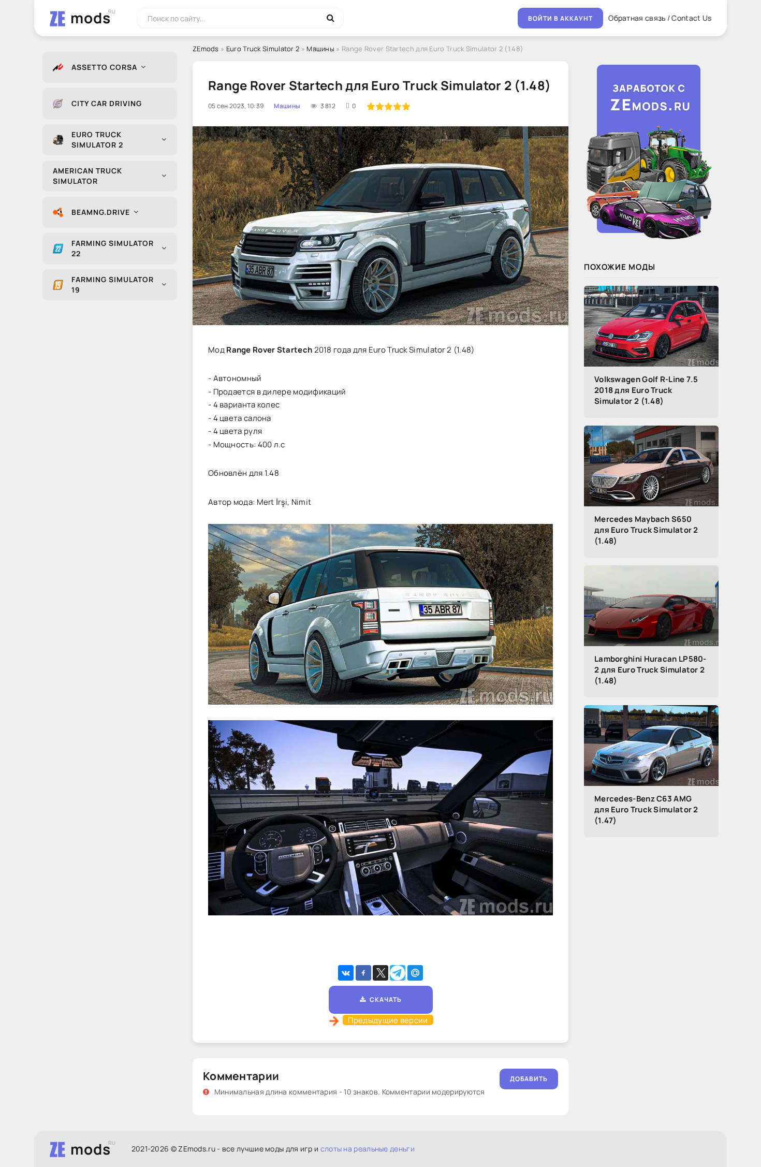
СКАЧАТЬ (384, 999)
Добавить (529, 1078)
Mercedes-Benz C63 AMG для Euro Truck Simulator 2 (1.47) (646, 809)
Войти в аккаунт (560, 18)
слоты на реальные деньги (367, 1149)
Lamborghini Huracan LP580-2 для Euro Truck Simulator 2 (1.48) (650, 669)
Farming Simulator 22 (112, 248)
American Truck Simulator (87, 176)
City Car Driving (106, 103)
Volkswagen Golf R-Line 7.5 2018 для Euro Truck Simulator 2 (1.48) (646, 390)
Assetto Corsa (104, 67)
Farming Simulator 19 (112, 284)
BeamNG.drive (100, 212)
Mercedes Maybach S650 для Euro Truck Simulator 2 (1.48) (646, 530)
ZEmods (206, 48)
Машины (320, 48)
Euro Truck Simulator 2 (97, 139)
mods (90, 17)
